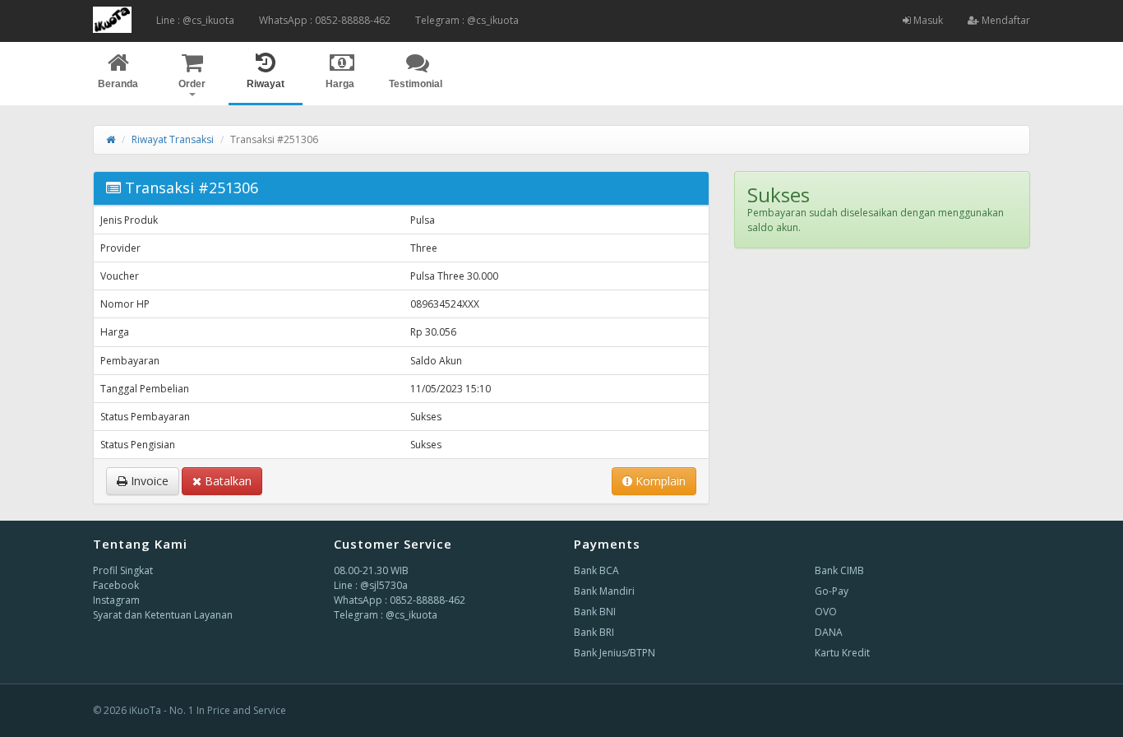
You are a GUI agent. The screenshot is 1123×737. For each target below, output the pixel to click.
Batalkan (226, 481)
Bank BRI (594, 632)
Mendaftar (1004, 20)
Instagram (116, 600)
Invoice (148, 481)
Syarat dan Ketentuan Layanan (163, 615)
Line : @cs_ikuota (195, 20)
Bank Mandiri (604, 591)
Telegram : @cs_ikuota (467, 20)
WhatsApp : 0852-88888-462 (325, 20)
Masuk (927, 20)
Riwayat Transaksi (173, 139)
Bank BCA (596, 570)
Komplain (659, 481)
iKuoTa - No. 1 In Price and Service (207, 710)
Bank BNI (595, 612)
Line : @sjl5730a (371, 585)
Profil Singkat (123, 570)
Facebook (116, 585)
